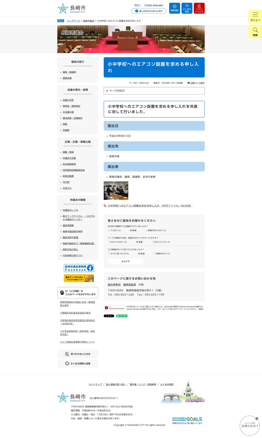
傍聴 (65, 124)
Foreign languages (154, 5)
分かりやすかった (119, 242)
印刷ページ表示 (197, 83)
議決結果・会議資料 (72, 118)
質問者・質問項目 (71, 106)
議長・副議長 (69, 72)
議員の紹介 (77, 62)
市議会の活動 (69, 158)
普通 (134, 230)
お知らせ (67, 188)
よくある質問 (166, 384)
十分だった (116, 230)
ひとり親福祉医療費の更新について (77, 342)
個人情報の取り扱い (116, 384)
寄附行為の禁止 (70, 249)
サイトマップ (95, 384)
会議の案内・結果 (77, 90)
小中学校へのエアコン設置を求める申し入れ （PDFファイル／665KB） (150, 205)
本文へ (137, 5)
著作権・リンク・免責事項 (143, 384)
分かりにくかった (162, 242)
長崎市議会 (88, 21)
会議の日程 (68, 100)
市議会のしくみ (70, 210)
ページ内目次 (117, 90)
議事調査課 (129, 284)
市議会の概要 (78, 200)
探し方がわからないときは (150, 11)
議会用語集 (68, 225)
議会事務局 (114, 284)
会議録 (66, 130)
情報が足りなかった (157, 230)
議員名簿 (67, 78)
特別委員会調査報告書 (74, 170)
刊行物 (66, 182)
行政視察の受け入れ (72, 255)
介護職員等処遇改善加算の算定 (75, 313)
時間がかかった (163, 254)
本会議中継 (68, 112)
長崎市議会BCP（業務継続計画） (79, 243)
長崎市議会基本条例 (72, 231)
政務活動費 (68, 176)
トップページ (73, 21)
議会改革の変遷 (70, 237)
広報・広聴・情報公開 (78, 142)
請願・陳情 (68, 152)
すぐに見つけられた (120, 254)
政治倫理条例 (69, 164)
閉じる (257, 418)
